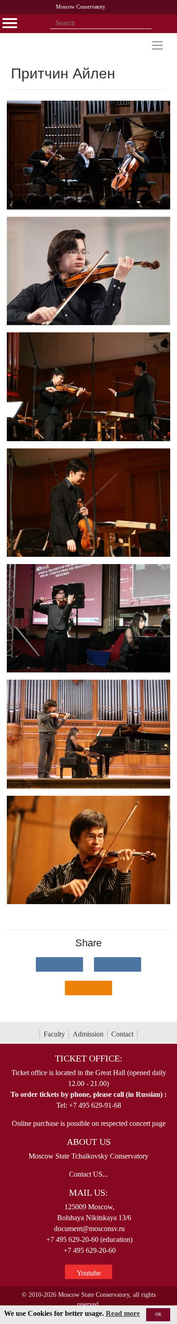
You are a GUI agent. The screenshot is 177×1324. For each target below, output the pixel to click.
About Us (89, 1142)
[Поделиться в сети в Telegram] (117, 964)
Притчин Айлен (65, 73)
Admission (88, 1034)
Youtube (89, 1273)
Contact (122, 1034)
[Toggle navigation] (157, 45)
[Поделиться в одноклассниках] (88, 988)
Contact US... (88, 1174)
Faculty (54, 1034)
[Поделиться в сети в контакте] (59, 964)
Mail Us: (88, 1192)
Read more (123, 1313)
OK (158, 1314)
